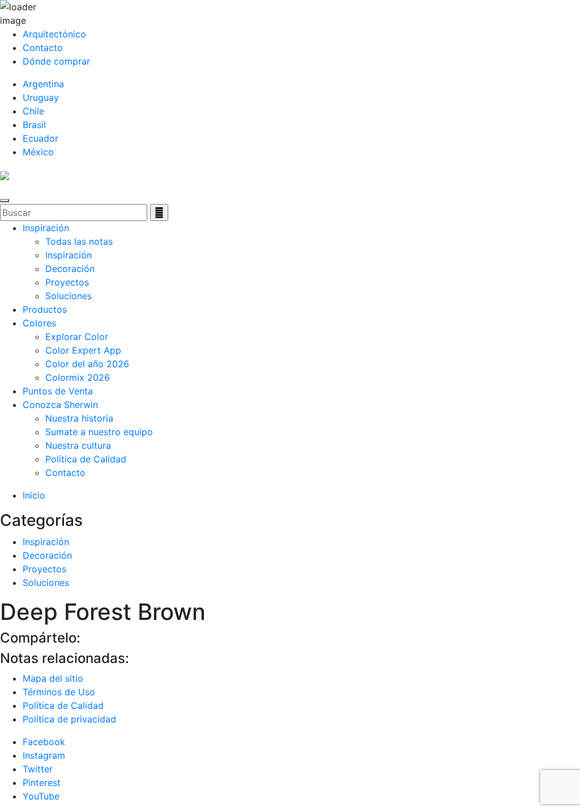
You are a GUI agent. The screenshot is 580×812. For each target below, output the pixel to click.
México (38, 152)
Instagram (44, 755)
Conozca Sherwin (60, 404)
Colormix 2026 (77, 377)
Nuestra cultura (78, 445)
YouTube (41, 796)
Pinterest (42, 782)
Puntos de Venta (58, 391)
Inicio (34, 495)
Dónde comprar (56, 61)
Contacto (43, 47)
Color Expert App (83, 350)
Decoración (70, 268)
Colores (39, 323)
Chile (33, 111)
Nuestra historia (79, 418)
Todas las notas (79, 241)
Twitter (38, 769)
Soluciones (68, 295)
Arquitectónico (54, 34)
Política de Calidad (85, 459)
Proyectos (67, 282)
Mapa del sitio (53, 678)
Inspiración (46, 227)
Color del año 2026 (87, 363)
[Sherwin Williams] (4, 174)
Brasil (34, 124)
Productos (45, 309)
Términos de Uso (59, 692)
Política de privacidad (69, 719)
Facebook (44, 741)
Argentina (43, 84)
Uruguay (41, 97)
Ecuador (40, 138)
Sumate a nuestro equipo (99, 431)
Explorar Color (76, 336)
